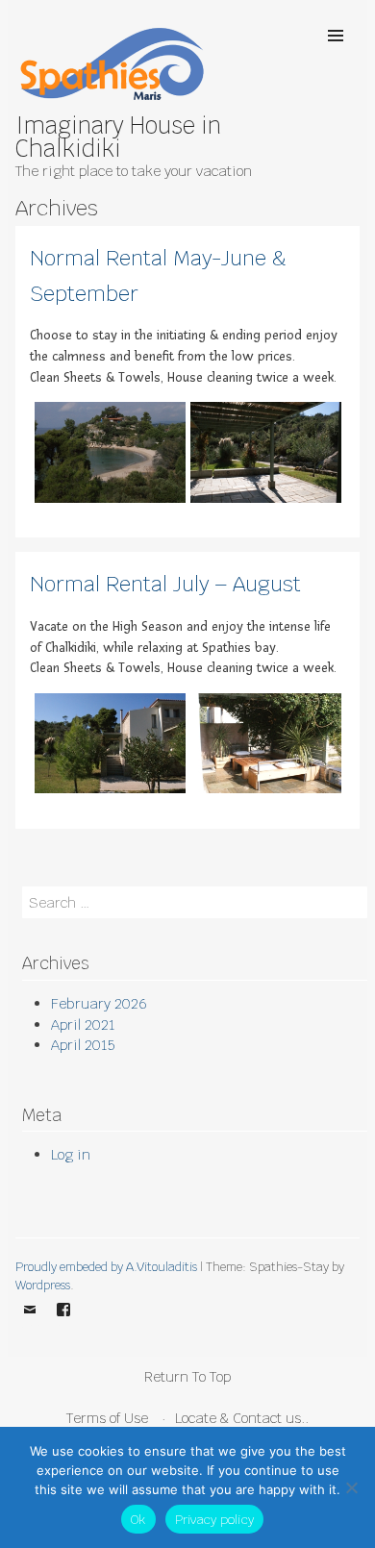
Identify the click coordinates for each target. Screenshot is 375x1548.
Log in (70, 1154)
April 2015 (82, 1045)
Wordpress (42, 1285)
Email (29, 1322)
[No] (351, 1487)
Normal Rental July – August (165, 583)
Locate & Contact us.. (242, 1418)
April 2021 (83, 1024)
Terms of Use (107, 1418)
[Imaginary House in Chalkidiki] (111, 102)
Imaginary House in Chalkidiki (118, 137)
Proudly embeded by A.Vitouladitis (106, 1267)
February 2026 (99, 1003)
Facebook (63, 1322)
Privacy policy (215, 1519)
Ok (138, 1519)
